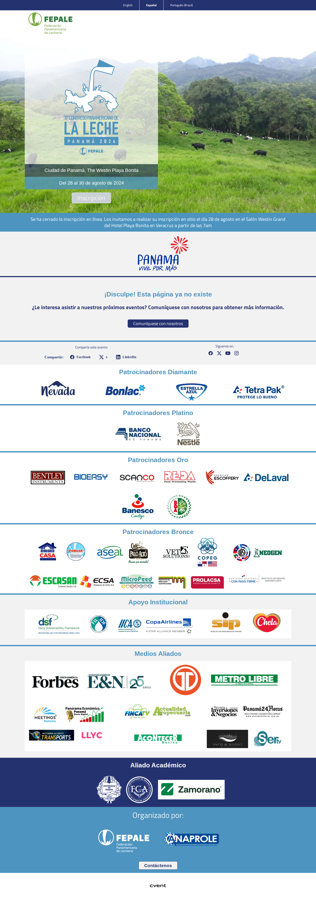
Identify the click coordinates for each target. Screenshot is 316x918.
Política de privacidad (158, 908)
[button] (79, 357)
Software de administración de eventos (145, 903)
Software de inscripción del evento (162, 903)
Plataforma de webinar (171, 903)
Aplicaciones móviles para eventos (154, 903)
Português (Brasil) (181, 5)
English (128, 5)
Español (151, 5)
